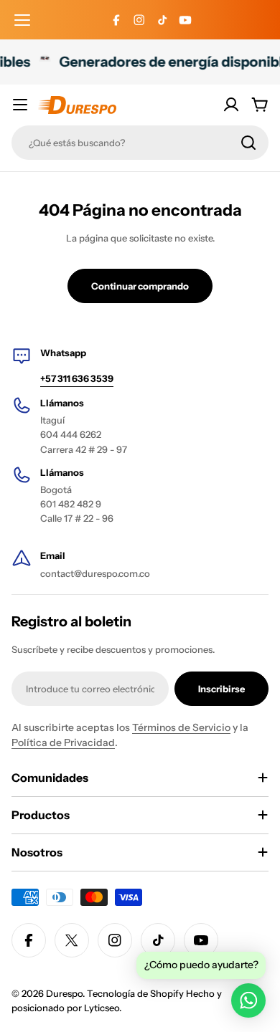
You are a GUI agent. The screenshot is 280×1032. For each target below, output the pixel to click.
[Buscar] (248, 142)
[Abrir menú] (22, 20)
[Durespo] (42, 61)
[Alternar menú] (20, 104)
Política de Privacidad (63, 742)
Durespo (64, 993)
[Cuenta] (231, 104)
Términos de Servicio (181, 727)
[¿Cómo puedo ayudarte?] (248, 1000)
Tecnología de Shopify (135, 993)
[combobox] (140, 142)
